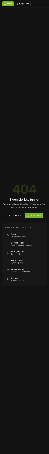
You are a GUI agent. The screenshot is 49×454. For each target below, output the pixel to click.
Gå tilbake (16, 215)
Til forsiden (35, 215)
